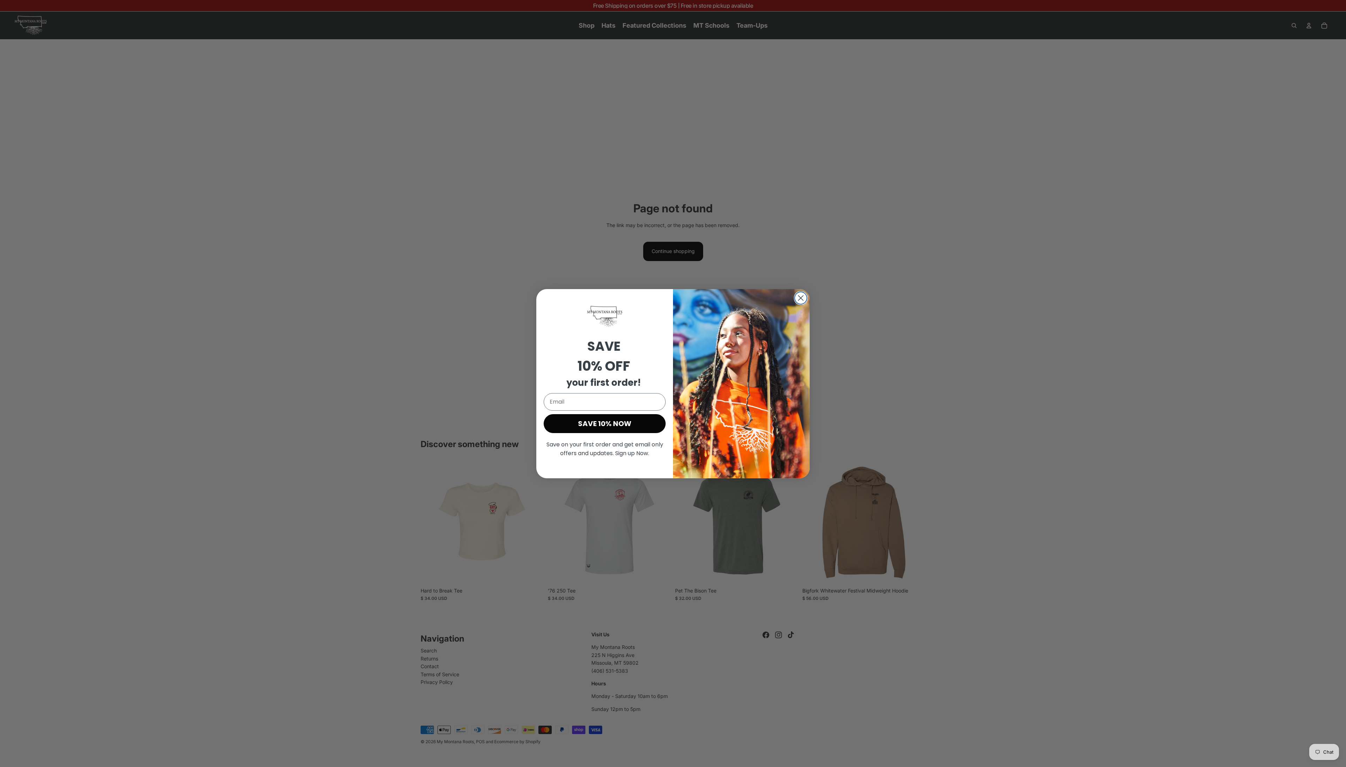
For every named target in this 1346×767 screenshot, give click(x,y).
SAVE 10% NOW (604, 424)
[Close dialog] (801, 298)
